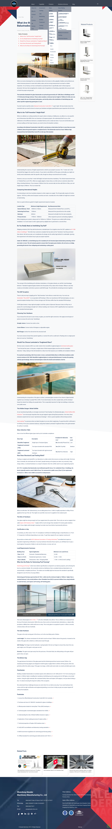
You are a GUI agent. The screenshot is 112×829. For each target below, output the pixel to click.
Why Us (33, 11)
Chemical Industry (62, 38)
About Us (34, 8)
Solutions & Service (63, 4)
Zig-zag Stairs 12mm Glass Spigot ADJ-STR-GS (86, 61)
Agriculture (61, 26)
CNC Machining (42, 15)
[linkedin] (25, 813)
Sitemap (80, 827)
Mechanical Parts (52, 27)
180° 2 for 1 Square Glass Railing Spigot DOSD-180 (86, 98)
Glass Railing (50, 9)
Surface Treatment (42, 21)
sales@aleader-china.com (31, 809)
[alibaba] (35, 813)
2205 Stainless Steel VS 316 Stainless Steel (53, 770)
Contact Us (34, 16)
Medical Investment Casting (63, 34)
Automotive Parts (52, 33)
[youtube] (21, 813)
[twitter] (28, 813)
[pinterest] (31, 813)
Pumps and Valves (52, 38)
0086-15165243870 (39, 803)
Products (51, 4)
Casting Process (41, 27)
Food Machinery (62, 29)
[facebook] (18, 813)
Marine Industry (62, 17)
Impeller (51, 43)
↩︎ (53, 698)
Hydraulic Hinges (51, 21)
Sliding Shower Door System (52, 58)
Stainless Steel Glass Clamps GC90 (85, 79)
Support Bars (52, 45)
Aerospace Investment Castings (63, 22)
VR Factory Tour (33, 26)
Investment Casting (42, 9)
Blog (73, 4)
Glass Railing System (61, 9)
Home (19, 17)
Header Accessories (53, 50)
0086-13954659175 (30, 803)
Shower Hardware (51, 15)
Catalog (34, 20)
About (32, 4)
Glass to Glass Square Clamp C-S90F (85, 42)
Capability (41, 4)
